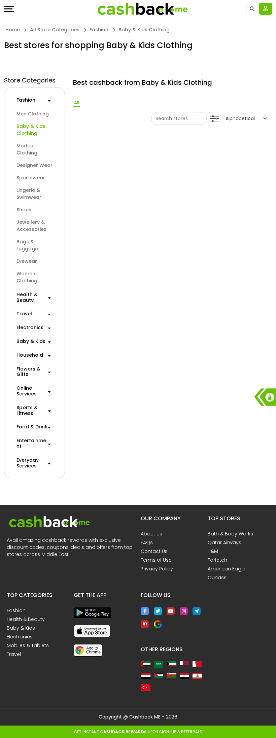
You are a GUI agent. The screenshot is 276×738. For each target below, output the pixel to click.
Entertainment (31, 443)
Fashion (25, 100)
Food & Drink (31, 427)
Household (29, 355)
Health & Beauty (27, 297)
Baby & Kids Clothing (30, 130)
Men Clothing (32, 113)
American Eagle (226, 568)
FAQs (147, 542)
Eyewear (26, 261)
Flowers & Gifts (28, 372)
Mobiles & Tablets (28, 645)
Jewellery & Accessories (31, 226)
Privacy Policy (157, 568)
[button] (49, 100)
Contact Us (154, 551)
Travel (24, 314)
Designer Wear (34, 165)
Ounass (217, 577)
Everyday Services (27, 463)
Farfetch (217, 560)
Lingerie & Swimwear (28, 194)
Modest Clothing (26, 149)
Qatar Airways (224, 542)
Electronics (29, 327)
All (76, 102)
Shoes (23, 209)
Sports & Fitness (27, 410)
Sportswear (30, 177)
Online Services (26, 391)
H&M (213, 551)
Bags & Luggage (27, 245)
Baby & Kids (30, 341)
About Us (151, 533)
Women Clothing (26, 277)
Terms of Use (156, 560)
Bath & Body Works (230, 533)
